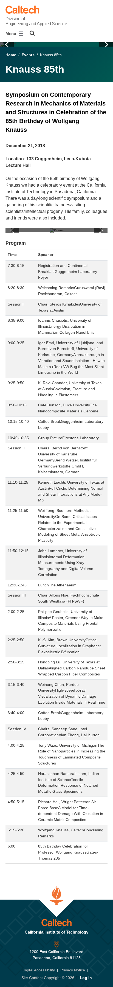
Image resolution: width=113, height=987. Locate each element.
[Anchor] (30, 129)
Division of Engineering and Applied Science (36, 21)
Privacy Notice (72, 970)
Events (28, 55)
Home (10, 55)
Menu (11, 33)
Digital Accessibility (38, 970)
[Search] (32, 33)
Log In (86, 977)
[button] (7, 44)
